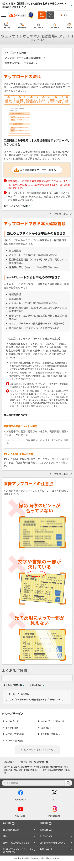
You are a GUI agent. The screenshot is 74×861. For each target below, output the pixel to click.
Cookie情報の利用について (52, 842)
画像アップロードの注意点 (18, 63)
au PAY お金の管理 (14, 740)
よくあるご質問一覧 (12, 685)
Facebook (20, 799)
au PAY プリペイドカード (52, 721)
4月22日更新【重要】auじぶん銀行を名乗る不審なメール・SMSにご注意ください (34, 5)
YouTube (20, 815)
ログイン (50, 16)
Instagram (54, 815)
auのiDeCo (45, 727)
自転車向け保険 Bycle (50, 734)
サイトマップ (46, 836)
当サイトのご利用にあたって (16, 842)
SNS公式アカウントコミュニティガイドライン (18, 851)
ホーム (11, 693)
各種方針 (44, 829)
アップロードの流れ (15, 52)
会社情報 (7, 823)
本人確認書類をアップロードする (38, 170)
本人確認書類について (16, 415)
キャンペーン (55, 27)
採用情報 (44, 823)
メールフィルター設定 (16, 205)
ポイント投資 (12, 727)
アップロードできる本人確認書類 (22, 58)
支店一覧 (44, 762)
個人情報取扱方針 (11, 829)
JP (60, 15)
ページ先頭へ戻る (58, 214)
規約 (5, 836)
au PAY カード (12, 721)
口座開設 (41, 16)
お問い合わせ (35, 685)
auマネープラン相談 (15, 734)
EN (65, 15)
